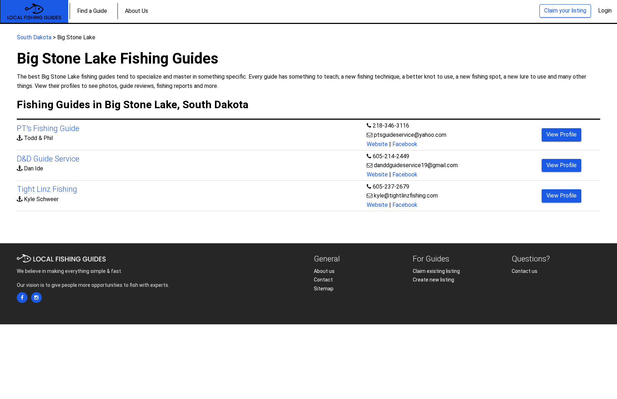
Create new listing (433, 280)
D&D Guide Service (48, 158)
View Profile (561, 134)
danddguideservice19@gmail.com (416, 165)
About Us (136, 11)
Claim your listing (565, 10)
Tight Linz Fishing (47, 189)
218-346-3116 (391, 125)
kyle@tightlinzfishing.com (406, 195)
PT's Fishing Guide (48, 128)
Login (605, 10)
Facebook (404, 144)
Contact (323, 280)
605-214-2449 (391, 156)
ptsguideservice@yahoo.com (410, 134)
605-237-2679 (391, 186)
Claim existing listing (436, 271)
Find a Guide (92, 11)
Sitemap (323, 288)
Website (377, 144)
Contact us (524, 271)
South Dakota (34, 37)
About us (324, 271)
